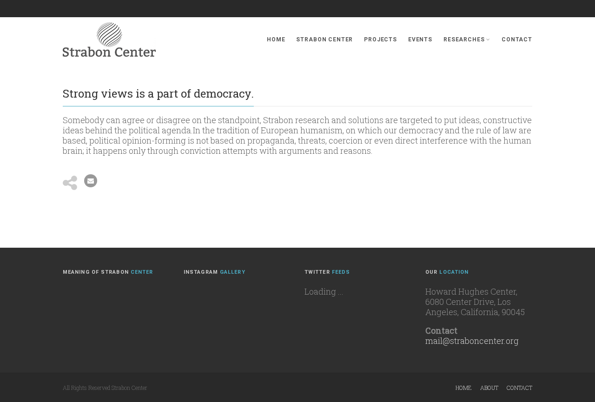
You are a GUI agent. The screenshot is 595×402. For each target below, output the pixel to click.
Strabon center (324, 39)
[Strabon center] (109, 39)
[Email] (90, 180)
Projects (380, 39)
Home (276, 39)
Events (420, 39)
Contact (517, 39)
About (489, 387)
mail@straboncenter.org (472, 340)
